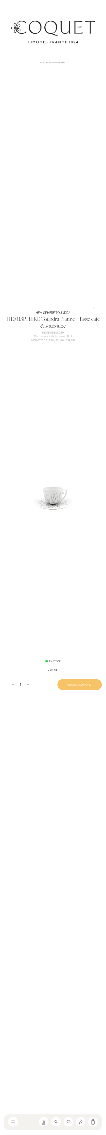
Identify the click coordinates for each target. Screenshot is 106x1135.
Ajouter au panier (79, 684)
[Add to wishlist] (94, 308)
